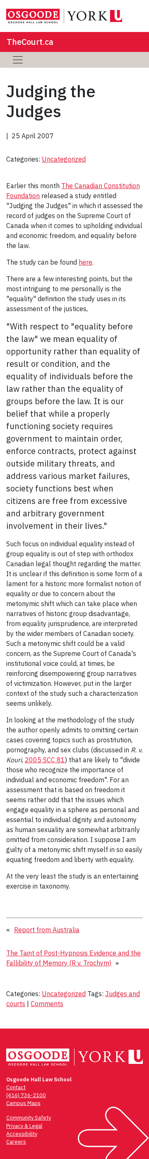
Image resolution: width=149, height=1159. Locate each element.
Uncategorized (64, 159)
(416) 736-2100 (26, 1095)
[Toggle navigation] (18, 60)
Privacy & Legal (24, 1126)
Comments (47, 1003)
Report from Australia (46, 930)
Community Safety (28, 1117)
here (85, 262)
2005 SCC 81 (45, 760)
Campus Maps (23, 1103)
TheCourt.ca (30, 41)
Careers (16, 1141)
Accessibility (21, 1133)
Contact (16, 1087)
